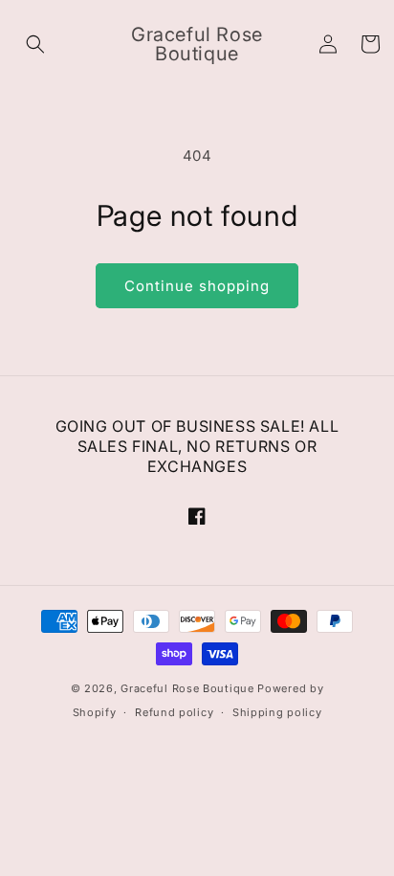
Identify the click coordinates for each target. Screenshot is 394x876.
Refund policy (174, 712)
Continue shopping (197, 286)
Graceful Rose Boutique (186, 688)
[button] (35, 44)
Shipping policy (277, 712)
